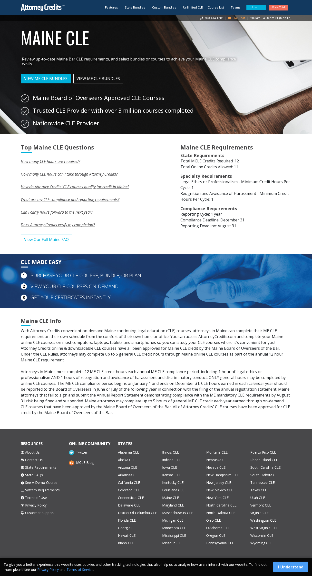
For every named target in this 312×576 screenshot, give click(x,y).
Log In (256, 7)
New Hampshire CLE (222, 475)
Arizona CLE (127, 467)
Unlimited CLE (193, 7)
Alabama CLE (128, 452)
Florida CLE (127, 520)
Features (111, 7)
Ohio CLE (213, 520)
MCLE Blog (83, 462)
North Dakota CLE (220, 512)
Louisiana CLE (173, 490)
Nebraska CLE (217, 459)
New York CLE (217, 497)
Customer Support (39, 512)
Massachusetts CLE (177, 512)
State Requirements (40, 467)
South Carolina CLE (265, 467)
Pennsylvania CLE (220, 543)
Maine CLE (170, 497)
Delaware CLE (129, 505)
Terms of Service (80, 569)
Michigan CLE (172, 520)
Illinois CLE (170, 452)
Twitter (80, 452)
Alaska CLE (126, 459)
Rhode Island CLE (264, 459)
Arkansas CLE (128, 475)
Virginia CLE (259, 512)
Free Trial (278, 7)
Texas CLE (258, 490)
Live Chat (238, 18)
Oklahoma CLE (218, 528)
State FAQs (33, 475)
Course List (216, 7)
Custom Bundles (164, 7)
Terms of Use (35, 497)
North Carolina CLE (221, 505)
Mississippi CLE (174, 535)
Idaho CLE (126, 543)
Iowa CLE (169, 467)
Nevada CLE (215, 467)
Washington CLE (263, 520)
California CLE (129, 482)
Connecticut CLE (131, 497)
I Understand (290, 567)
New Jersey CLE (218, 482)
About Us (32, 452)
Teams (236, 7)
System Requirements (42, 490)
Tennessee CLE (262, 482)
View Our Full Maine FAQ (46, 239)
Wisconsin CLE (261, 535)
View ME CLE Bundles (46, 78)
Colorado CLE (129, 490)
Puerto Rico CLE (263, 452)
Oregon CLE (215, 535)
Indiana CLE (171, 459)
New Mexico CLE (219, 490)
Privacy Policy (35, 505)
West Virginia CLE (264, 528)
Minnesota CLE (174, 528)
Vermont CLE (260, 505)
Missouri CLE (172, 543)
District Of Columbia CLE (137, 512)
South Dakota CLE (264, 475)
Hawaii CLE (127, 535)
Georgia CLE (127, 528)
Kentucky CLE (173, 482)
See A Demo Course (40, 482)
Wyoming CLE (261, 543)
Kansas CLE (171, 475)
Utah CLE (257, 497)
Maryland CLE (173, 505)
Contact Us (33, 459)
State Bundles (135, 7)
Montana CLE (217, 452)
